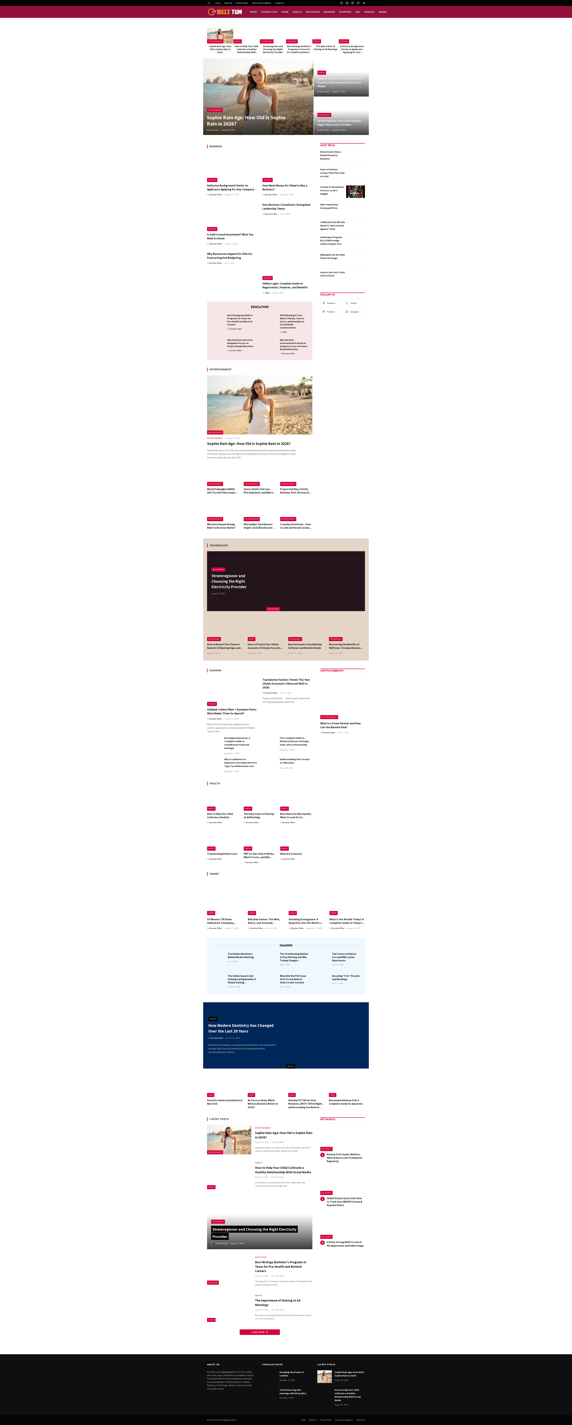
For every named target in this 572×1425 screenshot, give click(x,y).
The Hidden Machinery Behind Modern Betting (241, 955)
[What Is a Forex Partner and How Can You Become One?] (342, 696)
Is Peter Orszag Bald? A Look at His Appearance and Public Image (345, 1243)
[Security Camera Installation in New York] (225, 1085)
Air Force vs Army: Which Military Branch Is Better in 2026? (263, 1104)
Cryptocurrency (329, 717)
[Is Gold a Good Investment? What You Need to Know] (232, 216)
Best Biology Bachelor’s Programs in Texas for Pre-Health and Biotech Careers (299, 49)
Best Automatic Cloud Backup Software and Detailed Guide (305, 646)
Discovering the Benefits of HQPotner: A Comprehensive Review (345, 646)
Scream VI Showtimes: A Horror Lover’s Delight (332, 190)
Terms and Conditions (261, 2)
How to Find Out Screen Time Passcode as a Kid (332, 173)
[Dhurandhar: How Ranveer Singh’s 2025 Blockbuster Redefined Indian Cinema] (260, 510)
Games (383, 11)
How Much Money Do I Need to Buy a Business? (284, 187)
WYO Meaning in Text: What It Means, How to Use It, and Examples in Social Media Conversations (292, 321)
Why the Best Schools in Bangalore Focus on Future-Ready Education (240, 343)
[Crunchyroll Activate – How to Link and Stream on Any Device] (296, 510)
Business (329, 11)
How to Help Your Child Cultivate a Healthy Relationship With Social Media (246, 49)
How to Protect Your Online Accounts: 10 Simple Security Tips (264, 646)
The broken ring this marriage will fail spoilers (292, 1391)
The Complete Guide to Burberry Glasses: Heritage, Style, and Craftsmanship (294, 741)
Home (217, 2)
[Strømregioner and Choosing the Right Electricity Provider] (273, 35)
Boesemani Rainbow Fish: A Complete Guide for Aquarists (346, 1102)
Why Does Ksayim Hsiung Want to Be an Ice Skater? (221, 526)
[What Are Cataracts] (296, 840)
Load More (258, 1332)
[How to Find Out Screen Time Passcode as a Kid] (355, 174)
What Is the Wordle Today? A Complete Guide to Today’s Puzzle (346, 921)
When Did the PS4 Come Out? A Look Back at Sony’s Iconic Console (293, 979)
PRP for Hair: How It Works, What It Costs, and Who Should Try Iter (259, 855)
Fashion (212, 704)
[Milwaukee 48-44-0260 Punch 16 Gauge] (355, 259)
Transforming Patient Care (222, 853)
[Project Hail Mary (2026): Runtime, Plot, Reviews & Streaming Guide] (296, 475)
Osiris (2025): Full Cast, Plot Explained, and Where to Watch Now (258, 491)
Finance (369, 11)
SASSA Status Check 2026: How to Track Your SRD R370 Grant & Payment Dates (344, 1202)
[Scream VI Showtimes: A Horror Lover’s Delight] (355, 191)
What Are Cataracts (291, 853)
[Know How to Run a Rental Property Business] (355, 156)
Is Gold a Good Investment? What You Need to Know (230, 236)
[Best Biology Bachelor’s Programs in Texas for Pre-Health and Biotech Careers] (299, 35)
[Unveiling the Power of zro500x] (269, 1376)
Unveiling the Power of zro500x (291, 1374)
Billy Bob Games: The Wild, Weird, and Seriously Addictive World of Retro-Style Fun (264, 921)
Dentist (290, 1066)
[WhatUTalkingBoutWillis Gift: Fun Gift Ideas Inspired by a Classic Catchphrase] (223, 475)
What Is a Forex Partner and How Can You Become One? (340, 725)
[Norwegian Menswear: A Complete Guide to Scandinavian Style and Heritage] (214, 743)
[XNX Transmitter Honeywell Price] (355, 209)
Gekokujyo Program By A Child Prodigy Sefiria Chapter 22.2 (331, 241)
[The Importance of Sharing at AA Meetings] (325, 35)
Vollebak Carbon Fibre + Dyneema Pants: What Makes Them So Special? (232, 711)
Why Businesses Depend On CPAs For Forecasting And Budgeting (229, 255)
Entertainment (215, 41)
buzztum (217, 1420)
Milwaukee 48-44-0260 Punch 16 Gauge (332, 256)
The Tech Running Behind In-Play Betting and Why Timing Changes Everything (294, 957)
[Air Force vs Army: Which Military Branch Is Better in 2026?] (266, 1085)
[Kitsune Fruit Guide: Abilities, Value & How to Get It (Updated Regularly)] (342, 1137)
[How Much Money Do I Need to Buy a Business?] (287, 167)
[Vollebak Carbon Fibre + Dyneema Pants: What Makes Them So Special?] (232, 691)
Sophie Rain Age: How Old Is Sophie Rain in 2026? (220, 49)
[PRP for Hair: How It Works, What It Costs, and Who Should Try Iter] (260, 840)
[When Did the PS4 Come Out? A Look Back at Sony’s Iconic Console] (271, 980)
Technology (269, 11)
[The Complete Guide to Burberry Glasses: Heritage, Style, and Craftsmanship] (269, 743)
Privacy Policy (242, 2)
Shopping (345, 11)
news (253, 11)
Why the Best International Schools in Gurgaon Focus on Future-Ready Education (294, 345)
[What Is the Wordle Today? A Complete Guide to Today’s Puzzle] (347, 897)
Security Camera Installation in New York (224, 1102)
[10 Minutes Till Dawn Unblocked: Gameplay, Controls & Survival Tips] (225, 897)
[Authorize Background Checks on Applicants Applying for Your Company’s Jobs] (352, 35)
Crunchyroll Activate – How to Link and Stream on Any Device (295, 526)
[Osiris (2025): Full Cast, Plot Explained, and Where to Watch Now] (260, 475)
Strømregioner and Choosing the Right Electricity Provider (273, 49)
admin (267, 292)
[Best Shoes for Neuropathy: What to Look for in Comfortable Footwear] (296, 800)
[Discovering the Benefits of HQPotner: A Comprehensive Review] (347, 629)
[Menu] (209, 3)
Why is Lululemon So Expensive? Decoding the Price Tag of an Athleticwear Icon (240, 763)
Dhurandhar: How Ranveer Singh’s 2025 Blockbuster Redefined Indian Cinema (258, 526)
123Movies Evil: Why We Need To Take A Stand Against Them (332, 226)
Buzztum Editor (213, 130)
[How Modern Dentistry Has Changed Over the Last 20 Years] (327, 1035)
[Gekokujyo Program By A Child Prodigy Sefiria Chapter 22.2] (355, 242)
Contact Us (279, 2)
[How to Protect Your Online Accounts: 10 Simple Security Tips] (266, 629)
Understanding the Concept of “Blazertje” (295, 761)
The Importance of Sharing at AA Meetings (326, 48)
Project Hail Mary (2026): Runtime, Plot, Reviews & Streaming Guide (294, 491)
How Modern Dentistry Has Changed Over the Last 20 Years (241, 1028)
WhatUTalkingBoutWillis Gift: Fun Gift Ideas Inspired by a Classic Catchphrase (222, 491)
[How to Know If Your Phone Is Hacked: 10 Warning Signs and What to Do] (225, 629)
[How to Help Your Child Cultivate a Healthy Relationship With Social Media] (246, 35)
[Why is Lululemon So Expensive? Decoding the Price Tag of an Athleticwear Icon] (214, 764)
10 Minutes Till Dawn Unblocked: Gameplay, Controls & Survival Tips (221, 921)
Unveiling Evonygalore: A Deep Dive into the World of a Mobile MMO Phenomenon (306, 921)
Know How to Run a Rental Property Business (330, 155)
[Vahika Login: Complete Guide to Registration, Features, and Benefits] (287, 265)
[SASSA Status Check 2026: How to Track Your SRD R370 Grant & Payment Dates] (342, 1181)
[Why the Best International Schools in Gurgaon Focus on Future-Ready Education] (271, 345)
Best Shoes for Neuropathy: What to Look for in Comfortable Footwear (295, 815)
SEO (358, 11)
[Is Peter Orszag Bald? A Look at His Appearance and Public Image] (342, 1225)
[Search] (363, 3)
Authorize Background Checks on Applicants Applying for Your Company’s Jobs (351, 49)
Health (297, 11)
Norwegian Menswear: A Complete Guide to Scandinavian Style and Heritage (237, 743)
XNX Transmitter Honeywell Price (329, 206)
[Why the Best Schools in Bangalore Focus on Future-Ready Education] (218, 345)
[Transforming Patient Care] (223, 840)
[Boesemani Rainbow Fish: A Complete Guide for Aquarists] (347, 1085)
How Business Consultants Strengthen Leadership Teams (286, 206)
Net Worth (326, 1149)
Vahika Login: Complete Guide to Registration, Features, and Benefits (285, 285)
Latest (251, 639)
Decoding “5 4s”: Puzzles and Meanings (346, 977)
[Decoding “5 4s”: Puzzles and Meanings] (323, 980)
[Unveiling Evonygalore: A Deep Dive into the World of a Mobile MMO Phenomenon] (306, 897)
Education (313, 11)
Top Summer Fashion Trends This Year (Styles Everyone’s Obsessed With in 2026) (286, 683)
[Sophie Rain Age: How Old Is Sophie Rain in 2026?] (220, 35)
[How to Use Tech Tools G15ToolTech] (355, 277)
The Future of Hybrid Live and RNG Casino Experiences (344, 957)
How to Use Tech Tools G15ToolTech (332, 274)
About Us (228, 2)
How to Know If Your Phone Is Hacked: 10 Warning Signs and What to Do (223, 646)
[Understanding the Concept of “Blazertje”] (269, 764)
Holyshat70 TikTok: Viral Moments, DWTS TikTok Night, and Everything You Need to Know (305, 1104)
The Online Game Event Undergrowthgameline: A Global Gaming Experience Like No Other (242, 979)
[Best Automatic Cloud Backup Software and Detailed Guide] (306, 629)
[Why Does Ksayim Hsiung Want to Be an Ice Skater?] (223, 510)
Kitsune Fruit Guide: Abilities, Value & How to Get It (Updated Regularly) (344, 1158)
